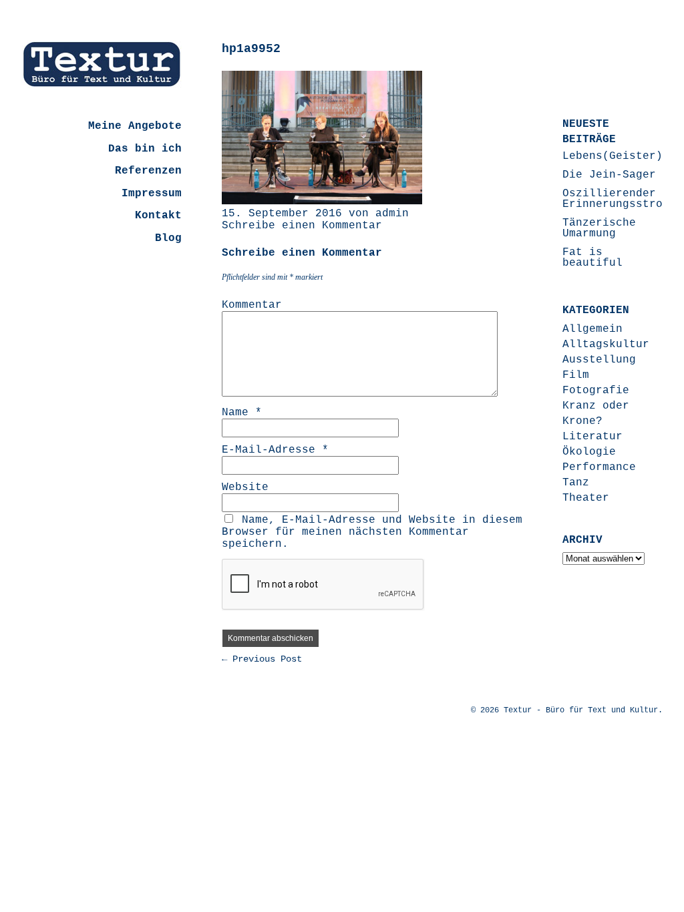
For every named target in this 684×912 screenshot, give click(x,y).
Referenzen (148, 171)
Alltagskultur (605, 344)
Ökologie (589, 452)
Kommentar (252, 305)
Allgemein (592, 329)
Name (242, 413)
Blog (168, 238)
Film (575, 375)
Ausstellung (599, 360)
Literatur (592, 437)
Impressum (152, 194)
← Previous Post (262, 659)
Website (245, 487)
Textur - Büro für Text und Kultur (581, 710)
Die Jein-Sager (609, 175)
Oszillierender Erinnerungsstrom (615, 199)
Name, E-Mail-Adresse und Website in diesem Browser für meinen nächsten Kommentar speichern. (372, 532)
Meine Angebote (135, 126)
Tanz (575, 483)
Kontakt (158, 216)
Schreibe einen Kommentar (302, 226)
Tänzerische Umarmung (599, 228)
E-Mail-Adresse (275, 450)
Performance (599, 467)
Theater (585, 498)
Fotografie (595, 391)
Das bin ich (145, 149)
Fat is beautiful (592, 257)
